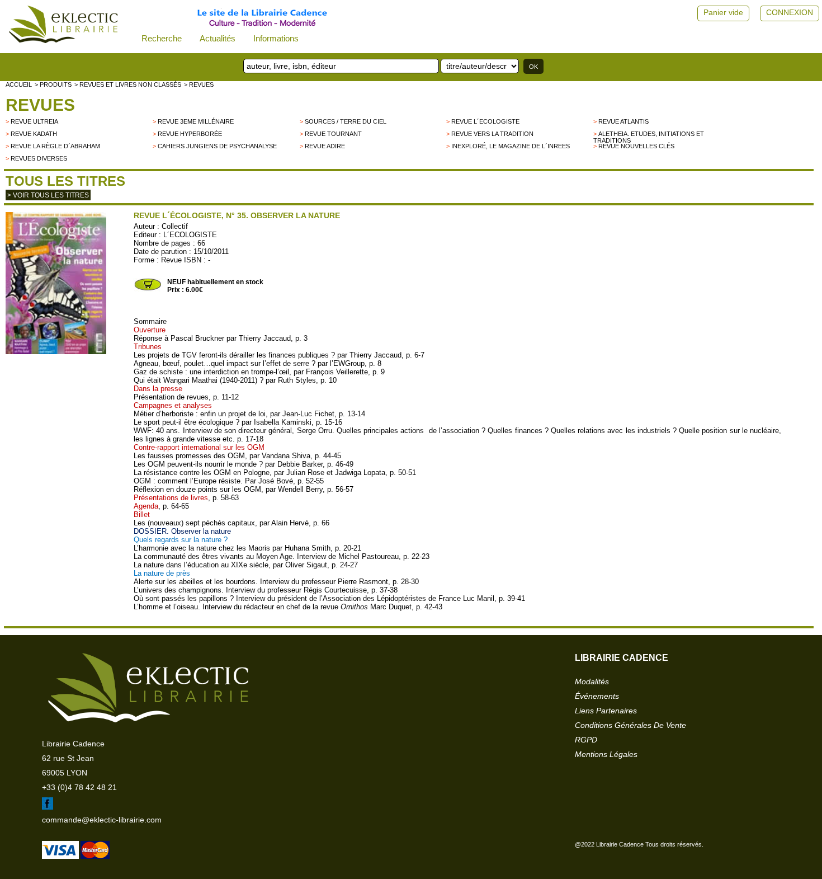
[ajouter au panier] (148, 289)
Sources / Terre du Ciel (345, 121)
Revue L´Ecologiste (485, 121)
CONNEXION (789, 12)
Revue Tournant (333, 133)
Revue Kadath (34, 133)
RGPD (586, 739)
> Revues (199, 84)
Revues (40, 105)
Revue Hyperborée (190, 133)
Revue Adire (325, 146)
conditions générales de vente (630, 725)
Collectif (175, 226)
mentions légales (606, 754)
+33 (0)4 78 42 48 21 (79, 787)
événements (597, 696)
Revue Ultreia (34, 121)
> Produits (53, 84)
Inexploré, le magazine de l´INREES (510, 146)
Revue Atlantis (623, 121)
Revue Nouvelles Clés (636, 146)
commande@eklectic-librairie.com (102, 819)
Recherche (161, 38)
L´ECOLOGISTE (190, 235)
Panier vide (723, 12)
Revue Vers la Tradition (492, 133)
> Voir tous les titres (48, 195)
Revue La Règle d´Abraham (55, 146)
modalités (592, 681)
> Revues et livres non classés (127, 84)
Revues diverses (39, 158)
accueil (19, 84)
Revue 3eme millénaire (196, 121)
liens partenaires (606, 710)
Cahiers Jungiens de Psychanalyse (217, 146)
